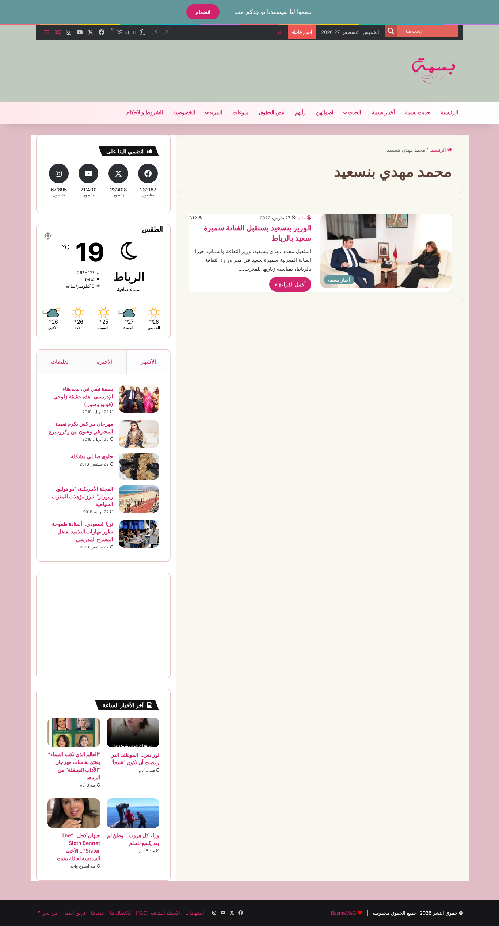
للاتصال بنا (120, 913)
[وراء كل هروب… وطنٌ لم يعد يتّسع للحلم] (133, 813)
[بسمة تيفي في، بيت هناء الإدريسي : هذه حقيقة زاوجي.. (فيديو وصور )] (139, 399)
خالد (302, 218)
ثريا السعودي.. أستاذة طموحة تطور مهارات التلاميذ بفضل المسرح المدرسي (82, 531)
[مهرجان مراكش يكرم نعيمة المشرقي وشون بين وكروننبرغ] (139, 434)
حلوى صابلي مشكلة (92, 456)
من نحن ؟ (47, 913)
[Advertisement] (176, 63)
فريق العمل (74, 913)
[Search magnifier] (391, 31)
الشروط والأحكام (144, 113)
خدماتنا (98, 913)
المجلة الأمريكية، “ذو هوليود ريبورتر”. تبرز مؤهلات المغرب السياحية (82, 496)
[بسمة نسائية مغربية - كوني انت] (434, 70)
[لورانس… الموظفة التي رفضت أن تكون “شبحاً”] (133, 732)
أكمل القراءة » (290, 284)
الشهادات (194, 913)
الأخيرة (105, 361)
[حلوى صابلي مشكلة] (139, 466)
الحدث (354, 113)
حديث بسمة (417, 113)
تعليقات (59, 361)
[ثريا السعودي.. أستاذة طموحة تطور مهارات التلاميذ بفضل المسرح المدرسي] (139, 534)
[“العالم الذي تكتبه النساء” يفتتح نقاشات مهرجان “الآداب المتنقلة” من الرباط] (73, 732)
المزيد (215, 113)
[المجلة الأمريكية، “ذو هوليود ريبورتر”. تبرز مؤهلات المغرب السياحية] (139, 499)
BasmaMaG (343, 913)
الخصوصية (184, 113)
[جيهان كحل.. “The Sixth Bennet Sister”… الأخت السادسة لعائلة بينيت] (73, 813)
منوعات (241, 113)
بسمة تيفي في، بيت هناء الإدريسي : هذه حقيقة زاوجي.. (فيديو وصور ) (81, 396)
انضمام (202, 12)
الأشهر (148, 361)
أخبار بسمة (383, 113)
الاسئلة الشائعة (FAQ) (158, 913)
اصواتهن (325, 113)
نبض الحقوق (272, 113)
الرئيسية (449, 113)
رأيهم (300, 113)
